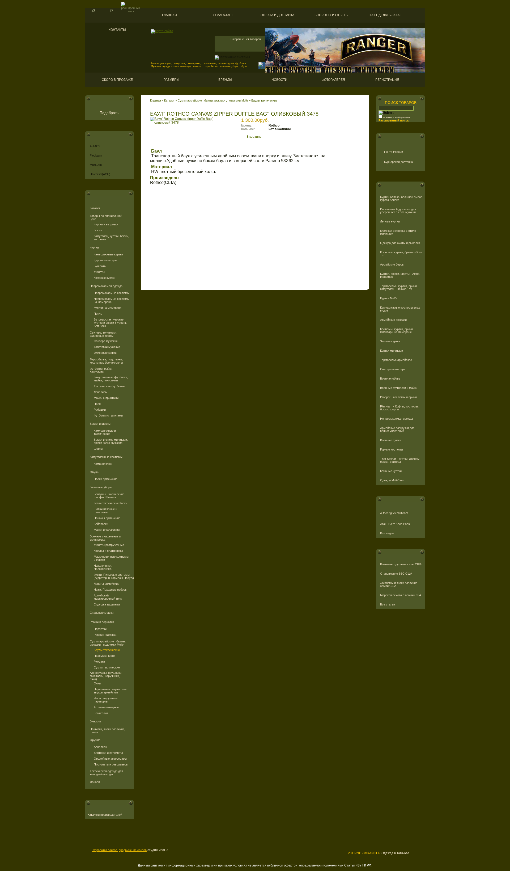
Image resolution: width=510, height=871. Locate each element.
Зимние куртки (390, 341)
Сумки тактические (107, 667)
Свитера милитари (392, 369)
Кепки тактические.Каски (110, 503)
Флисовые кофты (105, 352)
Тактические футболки (109, 386)
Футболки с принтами (108, 415)
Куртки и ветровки (106, 224)
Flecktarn (96, 155)
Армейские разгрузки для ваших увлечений (397, 429)
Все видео (387, 533)
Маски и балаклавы (107, 529)
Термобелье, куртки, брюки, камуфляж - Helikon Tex (399, 288)
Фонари (95, 782)
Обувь (94, 472)
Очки (97, 683)
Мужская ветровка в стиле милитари (398, 232)
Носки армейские (105, 479)
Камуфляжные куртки (108, 254)
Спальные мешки (101, 612)
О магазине (223, 15)
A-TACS (95, 146)
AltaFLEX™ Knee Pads (395, 524)
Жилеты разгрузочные (109, 544)
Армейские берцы (392, 264)
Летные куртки (390, 221)
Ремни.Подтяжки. (105, 634)
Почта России (393, 151)
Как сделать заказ (385, 15)
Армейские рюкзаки (393, 319)
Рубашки (100, 409)
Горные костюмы (391, 449)
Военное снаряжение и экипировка (105, 538)
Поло (97, 403)
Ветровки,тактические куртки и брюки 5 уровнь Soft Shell (110, 322)
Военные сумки (390, 440)
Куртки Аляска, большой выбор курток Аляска (401, 198)
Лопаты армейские (106, 583)
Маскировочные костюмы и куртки (111, 558)
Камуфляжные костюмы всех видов (400, 309)
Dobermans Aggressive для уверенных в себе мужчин (398, 211)
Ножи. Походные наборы (110, 589)
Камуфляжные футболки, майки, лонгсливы (111, 379)
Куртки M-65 (388, 298)
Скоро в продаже (117, 80)
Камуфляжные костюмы (106, 456)
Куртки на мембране (107, 307)
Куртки (94, 247)
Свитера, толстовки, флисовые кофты (103, 334)
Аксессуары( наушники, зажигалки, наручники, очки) (106, 676)
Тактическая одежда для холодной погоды (106, 772)
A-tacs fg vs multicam (394, 513)
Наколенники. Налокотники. (103, 567)
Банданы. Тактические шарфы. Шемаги (109, 496)
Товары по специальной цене (106, 217)
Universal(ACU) (100, 174)
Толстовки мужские (107, 346)
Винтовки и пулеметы (108, 752)
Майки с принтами (106, 397)
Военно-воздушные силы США (401, 564)
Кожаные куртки (104, 277)
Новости (279, 80)
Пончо (98, 313)
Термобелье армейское (396, 360)
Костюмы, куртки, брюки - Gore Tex (401, 254)
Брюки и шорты (100, 423)
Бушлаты (100, 266)
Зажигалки (101, 713)
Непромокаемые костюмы (111, 292)
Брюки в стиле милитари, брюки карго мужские (111, 441)
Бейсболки (101, 523)
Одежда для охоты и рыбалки (400, 243)
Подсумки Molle (104, 655)
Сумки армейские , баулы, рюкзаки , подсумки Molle (108, 643)
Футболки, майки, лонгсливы (101, 370)
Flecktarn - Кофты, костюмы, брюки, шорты (399, 408)
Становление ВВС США (396, 573)
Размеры (171, 80)
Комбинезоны (103, 463)
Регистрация (387, 80)
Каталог (95, 208)
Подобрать (109, 113)
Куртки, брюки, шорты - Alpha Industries (399, 275)
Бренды (225, 80)
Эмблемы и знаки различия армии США (398, 584)
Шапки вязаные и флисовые (105, 510)
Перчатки (100, 628)
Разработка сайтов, (105, 850)
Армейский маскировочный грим (108, 597)
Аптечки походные (106, 707)
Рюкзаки (99, 661)
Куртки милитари (105, 260)
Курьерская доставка (398, 161)
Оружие (95, 740)
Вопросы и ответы (331, 15)
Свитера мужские (106, 341)
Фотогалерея (333, 80)
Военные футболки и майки (398, 387)
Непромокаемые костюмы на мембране (111, 300)
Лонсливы (100, 392)
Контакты (117, 30)
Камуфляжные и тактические (105, 432)
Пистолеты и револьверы (111, 764)
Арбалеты (100, 746)
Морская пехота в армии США (400, 595)
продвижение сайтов (133, 850)
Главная (169, 15)
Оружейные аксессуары (110, 758)
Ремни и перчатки (102, 622)
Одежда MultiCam (391, 480)
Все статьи (387, 604)
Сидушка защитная (107, 604)
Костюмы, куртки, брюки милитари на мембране (396, 331)
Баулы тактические (107, 649)
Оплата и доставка (277, 15)
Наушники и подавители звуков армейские (110, 691)
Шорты (98, 448)
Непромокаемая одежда (106, 286)
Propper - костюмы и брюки (398, 397)
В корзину (253, 136)
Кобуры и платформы (108, 550)
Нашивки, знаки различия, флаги (107, 730)
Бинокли (95, 721)
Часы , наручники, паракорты (106, 700)
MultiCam (96, 164)
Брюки (98, 230)
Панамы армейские (107, 518)
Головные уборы (101, 487)
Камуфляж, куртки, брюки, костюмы (111, 237)
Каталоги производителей (105, 814)
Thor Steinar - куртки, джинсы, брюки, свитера (400, 460)
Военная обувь (390, 378)
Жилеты (99, 271)
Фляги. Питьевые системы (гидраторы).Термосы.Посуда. (112, 576)
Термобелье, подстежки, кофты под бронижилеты (106, 361)
